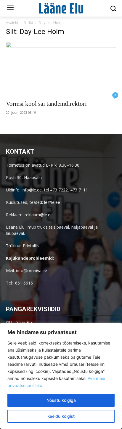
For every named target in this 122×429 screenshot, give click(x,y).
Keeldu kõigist (61, 416)
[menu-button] (10, 9)
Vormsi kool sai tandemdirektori (46, 103)
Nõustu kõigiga (61, 400)
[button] (113, 8)
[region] (61, 376)
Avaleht (12, 22)
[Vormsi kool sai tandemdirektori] (61, 69)
